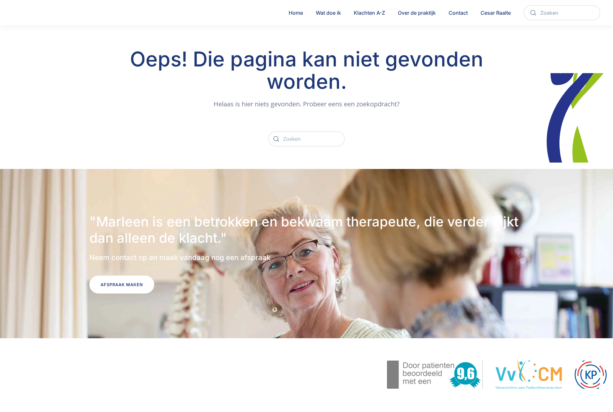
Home (296, 13)
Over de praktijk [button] (417, 13)
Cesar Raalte (496, 13)
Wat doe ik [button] (328, 13)
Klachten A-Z (369, 13)
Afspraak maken (122, 284)
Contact (458, 13)
